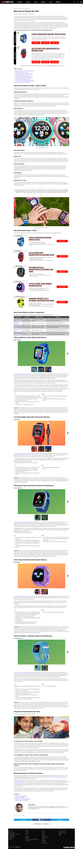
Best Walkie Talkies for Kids (21, 796)
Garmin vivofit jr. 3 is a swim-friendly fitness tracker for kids (27, 672)
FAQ (59, 835)
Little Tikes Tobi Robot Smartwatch (23, 79)
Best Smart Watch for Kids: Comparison (24, 73)
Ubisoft (43, 839)
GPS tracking (17, 110)
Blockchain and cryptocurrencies (31, 839)
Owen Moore (18, 14)
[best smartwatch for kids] (41, 211)
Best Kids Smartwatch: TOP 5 (21, 72)
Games (28, 2)
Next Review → (46, 823)
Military (58, 2)
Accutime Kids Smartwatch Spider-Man (45, 50)
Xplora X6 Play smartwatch (22, 522)
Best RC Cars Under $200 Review (22, 798)
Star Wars (44, 838)
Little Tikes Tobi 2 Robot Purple (21, 783)
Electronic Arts (45, 843)
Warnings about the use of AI (14, 834)
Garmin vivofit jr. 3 (33, 784)
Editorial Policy (12, 832)
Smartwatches (22, 815)
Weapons (27, 836)
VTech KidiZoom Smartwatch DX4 (23, 374)
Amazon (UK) (45, 42)
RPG (43, 832)
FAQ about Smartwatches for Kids (22, 82)
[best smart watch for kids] (41, 727)
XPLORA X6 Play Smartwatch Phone (23, 77)
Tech (35, 2)
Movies (43, 2)
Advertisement (12, 835)
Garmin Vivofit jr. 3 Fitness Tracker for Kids (24, 80)
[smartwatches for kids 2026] (41, 131)
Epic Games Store (45, 836)
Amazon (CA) (54, 42)
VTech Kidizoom (46, 749)
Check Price (62, 241)
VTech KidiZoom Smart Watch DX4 (49, 34)
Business (27, 838)
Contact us (11, 838)
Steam (43, 835)
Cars (50, 2)
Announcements (62, 831)
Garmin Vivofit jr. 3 (54, 158)
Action (43, 831)
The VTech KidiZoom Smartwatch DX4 (57, 777)
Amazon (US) (36, 42)
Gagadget (7, 1)
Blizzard (43, 841)
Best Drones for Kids (19, 797)
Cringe (60, 834)
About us (10, 831)
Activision (44, 840)
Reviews (16, 815)
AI (25, 835)
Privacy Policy (11, 836)
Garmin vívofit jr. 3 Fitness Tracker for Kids (41, 300)
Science (26, 834)
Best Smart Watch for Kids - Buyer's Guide (24, 70)
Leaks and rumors (62, 832)
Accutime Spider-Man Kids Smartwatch (24, 76)
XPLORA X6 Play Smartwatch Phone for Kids (41, 269)
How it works (28, 840)
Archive (10, 839)
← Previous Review (37, 823)
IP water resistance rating (49, 104)
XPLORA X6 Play (17, 326)
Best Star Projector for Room (21, 800)
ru (9, 845)
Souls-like (44, 834)
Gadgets (19, 2)
